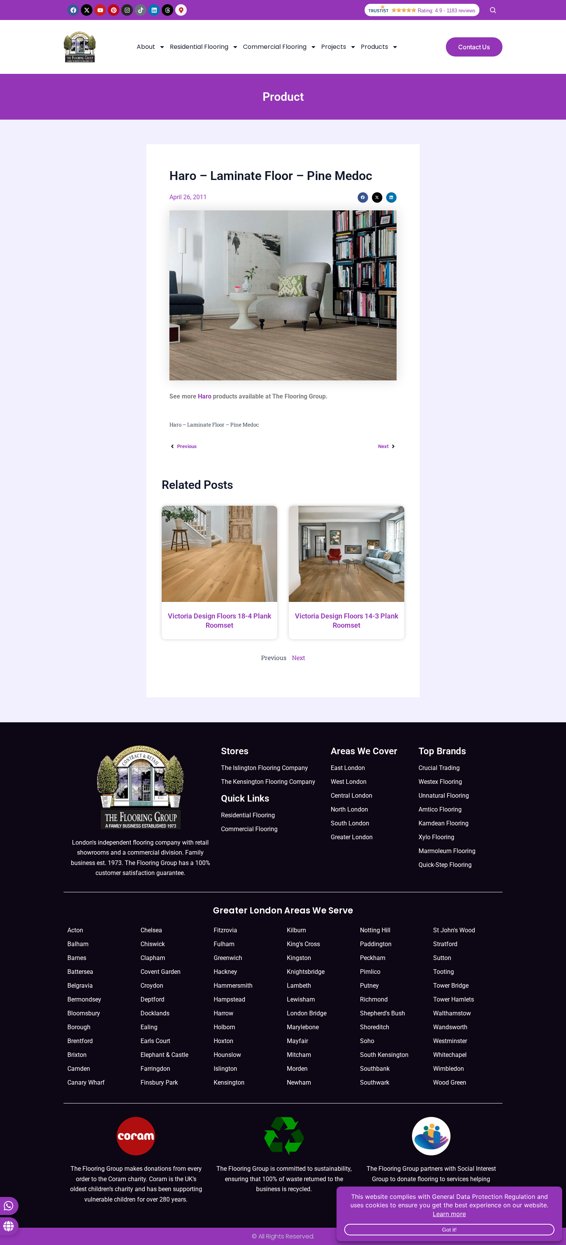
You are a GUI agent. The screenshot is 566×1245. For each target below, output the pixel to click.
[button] (363, 197)
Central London (351, 795)
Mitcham (299, 1054)
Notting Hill (375, 930)
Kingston (299, 958)
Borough (78, 1027)
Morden (297, 1068)
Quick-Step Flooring (445, 864)
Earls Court (155, 1041)
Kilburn (296, 930)
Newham (299, 1082)
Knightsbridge (306, 971)
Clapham (153, 958)
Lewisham (301, 999)
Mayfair (297, 1041)
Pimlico (370, 971)
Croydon (152, 985)
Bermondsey (84, 999)
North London (349, 809)
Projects (333, 46)
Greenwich (228, 958)
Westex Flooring (440, 781)
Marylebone (303, 1027)
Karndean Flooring (444, 823)
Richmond (374, 999)
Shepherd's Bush (382, 1013)
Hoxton (223, 1041)
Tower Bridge (451, 985)
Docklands (155, 1013)
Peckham (372, 958)
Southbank (375, 1068)
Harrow (223, 1013)
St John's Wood (454, 930)
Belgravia (80, 985)
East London (348, 768)
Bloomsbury (83, 1013)
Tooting (443, 971)
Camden (78, 1068)
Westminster (450, 1041)
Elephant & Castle (164, 1054)
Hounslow (227, 1054)
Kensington (229, 1082)
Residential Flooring (199, 46)
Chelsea (151, 930)
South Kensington (384, 1054)
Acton (75, 930)
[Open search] (493, 10)
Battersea (80, 971)
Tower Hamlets (453, 999)
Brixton (77, 1054)
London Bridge (307, 1013)
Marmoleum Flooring (447, 851)
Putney (369, 985)
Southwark (374, 1082)
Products (374, 46)
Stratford (445, 944)
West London (349, 781)
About (146, 46)
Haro (204, 396)
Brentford (80, 1041)
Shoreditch (374, 1027)
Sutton (442, 958)
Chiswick (153, 944)
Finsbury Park (159, 1082)
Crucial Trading (439, 768)
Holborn (224, 1027)
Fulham (224, 944)
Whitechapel (450, 1054)
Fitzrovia (225, 930)
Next (298, 657)
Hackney (225, 971)
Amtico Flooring (440, 809)
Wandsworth (450, 1027)
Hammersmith (233, 985)
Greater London (352, 837)
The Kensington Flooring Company (268, 781)
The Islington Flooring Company (264, 768)
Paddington (376, 944)
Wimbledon (448, 1068)
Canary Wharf (86, 1082)
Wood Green (449, 1082)
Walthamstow (452, 1013)
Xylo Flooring (436, 837)
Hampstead (229, 999)
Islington (225, 1068)
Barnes (76, 958)
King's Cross (303, 944)
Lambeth (299, 985)
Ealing (149, 1027)
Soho (367, 1041)
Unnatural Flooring (444, 795)
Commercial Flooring (274, 46)
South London (350, 823)
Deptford (152, 999)
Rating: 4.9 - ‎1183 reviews (447, 10)
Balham (78, 944)
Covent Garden (161, 971)
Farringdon (155, 1068)
